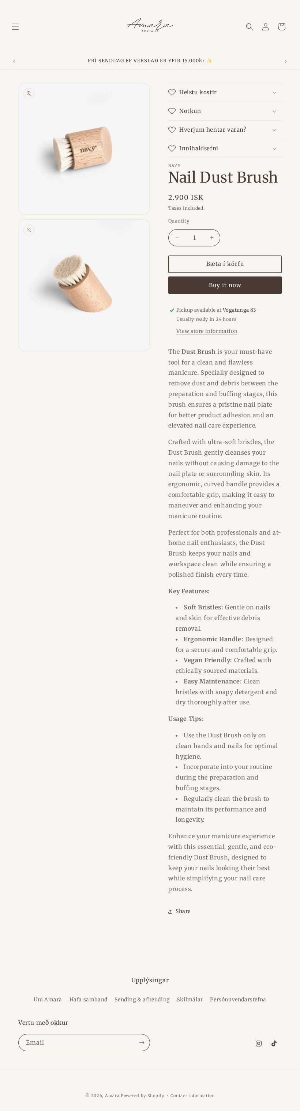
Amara (112, 1095)
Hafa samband (89, 999)
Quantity (179, 221)
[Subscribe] (142, 1042)
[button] (15, 27)
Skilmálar (190, 999)
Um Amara (48, 999)
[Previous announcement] (14, 61)
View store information (206, 331)
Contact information (192, 1095)
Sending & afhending (142, 999)
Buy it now (225, 285)
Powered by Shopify (142, 1095)
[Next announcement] (286, 61)
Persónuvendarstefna (238, 999)
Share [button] (183, 911)
